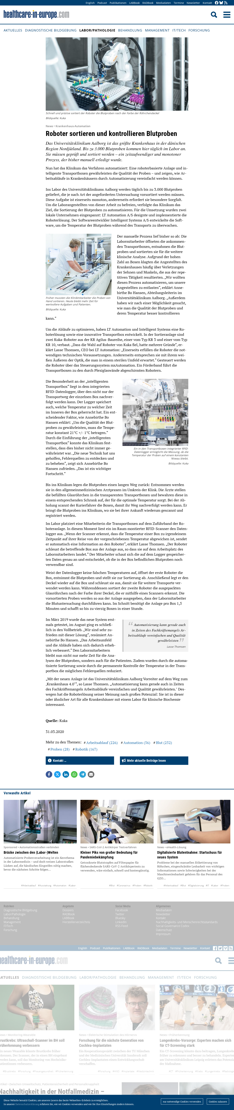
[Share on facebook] (49, 774)
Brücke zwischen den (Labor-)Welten (31, 852)
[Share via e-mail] (91, 774)
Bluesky (120, 918)
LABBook (134, 3)
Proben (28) (60, 749)
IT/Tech (179, 30)
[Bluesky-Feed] (221, 3)
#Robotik (148, 885)
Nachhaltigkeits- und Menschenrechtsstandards (187, 922)
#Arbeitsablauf (28, 885)
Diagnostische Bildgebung (51, 30)
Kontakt (207, 3)
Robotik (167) (86, 749)
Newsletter (193, 3)
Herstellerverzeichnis (76, 922)
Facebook (121, 910)
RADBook (147, 3)
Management (157, 30)
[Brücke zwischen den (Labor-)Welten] (40, 821)
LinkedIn (121, 922)
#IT (207, 885)
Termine (179, 3)
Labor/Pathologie (97, 30)
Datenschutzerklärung (27, 1104)
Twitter (119, 914)
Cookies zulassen (218, 1101)
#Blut (112, 885)
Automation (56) (136, 742)
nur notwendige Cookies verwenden (182, 1101)
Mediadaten (163, 3)
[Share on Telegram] (82, 774)
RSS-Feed (121, 926)
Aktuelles (13, 30)
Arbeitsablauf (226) (102, 742)
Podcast (102, 3)
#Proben (137, 885)
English (90, 3)
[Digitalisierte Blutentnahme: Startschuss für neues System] (193, 821)
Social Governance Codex (172, 926)
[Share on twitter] (57, 774)
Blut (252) (164, 742)
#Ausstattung (44, 885)
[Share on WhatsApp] (74, 774)
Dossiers (68, 910)
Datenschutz (164, 930)
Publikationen (118, 3)
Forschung (199, 30)
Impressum (163, 934)
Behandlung (130, 30)
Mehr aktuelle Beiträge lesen (146, 760)
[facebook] (216, 3)
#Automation (59, 885)
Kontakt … (59, 760)
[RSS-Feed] (226, 3)
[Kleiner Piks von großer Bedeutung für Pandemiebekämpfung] (117, 821)
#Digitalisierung (196, 885)
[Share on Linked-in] (66, 774)
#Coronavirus (123, 885)
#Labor (72, 885)
